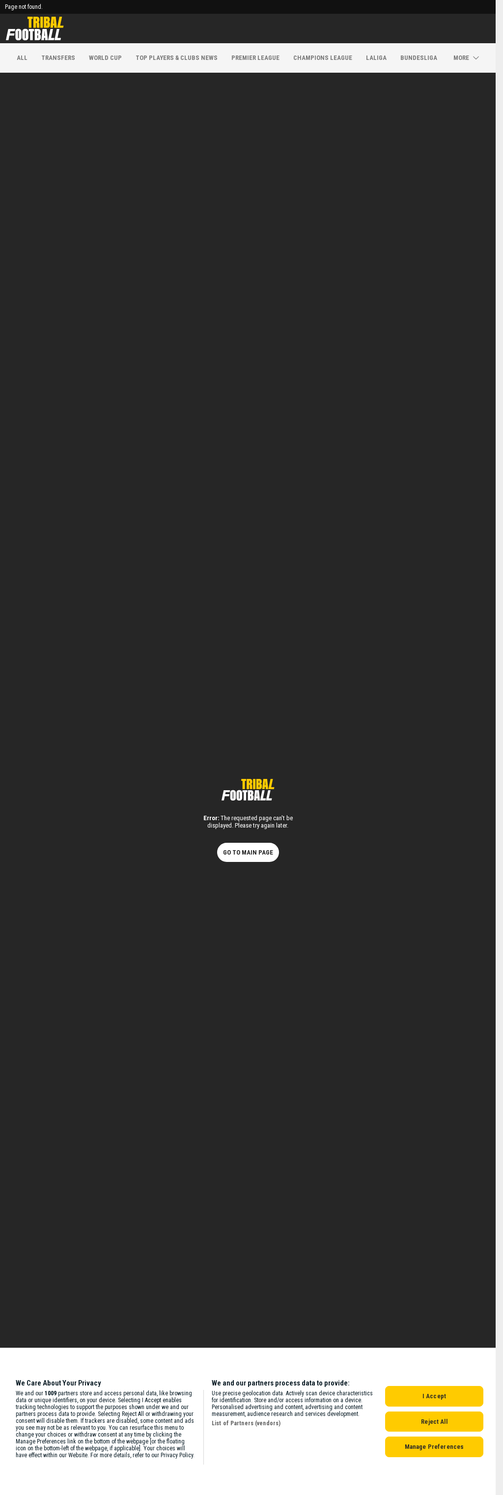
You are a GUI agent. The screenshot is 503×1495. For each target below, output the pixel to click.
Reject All (434, 1421)
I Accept (434, 1396)
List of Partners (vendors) (246, 1423)
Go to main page (248, 852)
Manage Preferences (434, 1446)
